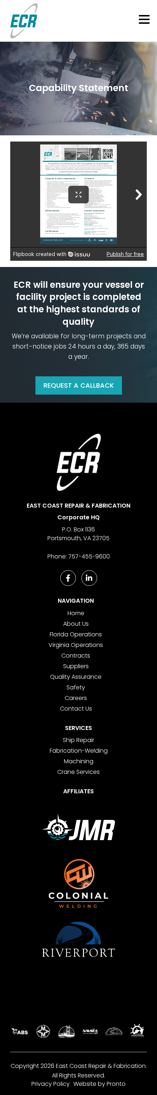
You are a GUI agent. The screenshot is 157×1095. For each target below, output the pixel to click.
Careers (76, 698)
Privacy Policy (50, 1084)
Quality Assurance (76, 677)
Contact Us (76, 708)
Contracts (75, 655)
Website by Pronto (99, 1084)
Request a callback (78, 385)
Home (76, 613)
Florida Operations (76, 634)
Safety (75, 687)
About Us (76, 624)
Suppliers (76, 666)
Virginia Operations (76, 645)
